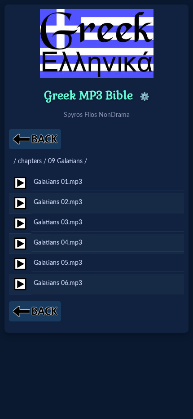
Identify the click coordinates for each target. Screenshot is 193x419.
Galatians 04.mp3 (58, 242)
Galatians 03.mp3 (58, 222)
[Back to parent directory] (35, 139)
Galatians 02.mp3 (58, 202)
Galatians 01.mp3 (58, 181)
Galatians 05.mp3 (58, 262)
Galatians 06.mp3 (58, 283)
